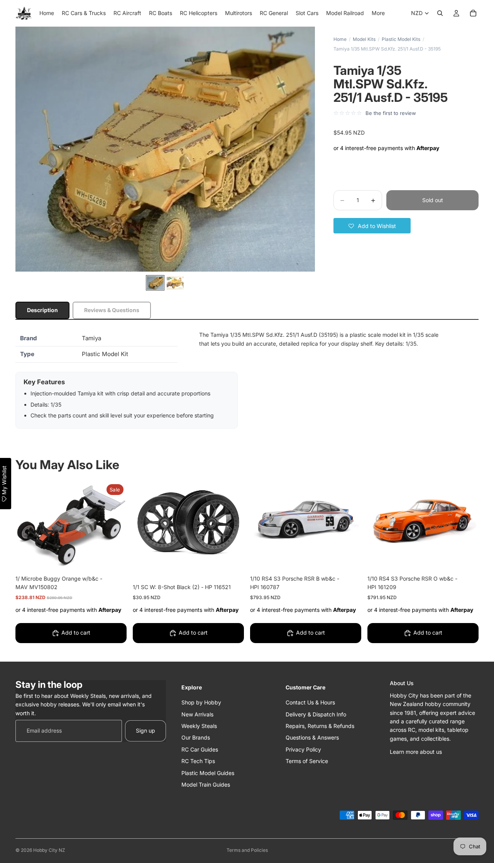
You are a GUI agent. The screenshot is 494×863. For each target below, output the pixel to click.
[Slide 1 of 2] (155, 283)
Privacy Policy (303, 749)
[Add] (115, 558)
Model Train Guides (205, 784)
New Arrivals (197, 714)
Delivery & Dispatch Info (316, 714)
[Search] (439, 13)
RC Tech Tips (198, 761)
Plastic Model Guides (207, 772)
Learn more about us (416, 751)
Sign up (145, 730)
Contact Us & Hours (310, 702)
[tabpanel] (247, 380)
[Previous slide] (261, 522)
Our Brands (195, 737)
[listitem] (378, 13)
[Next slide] (349, 522)
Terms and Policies (247, 850)
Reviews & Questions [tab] (111, 310)
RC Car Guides (199, 749)
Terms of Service (307, 761)
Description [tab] (42, 310)
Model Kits (364, 39)
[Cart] (473, 13)
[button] (372, 225)
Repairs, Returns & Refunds (320, 725)
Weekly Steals (199, 725)
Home (340, 39)
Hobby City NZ (49, 850)
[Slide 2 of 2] (175, 283)
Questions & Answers (312, 737)
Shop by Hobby (201, 702)
